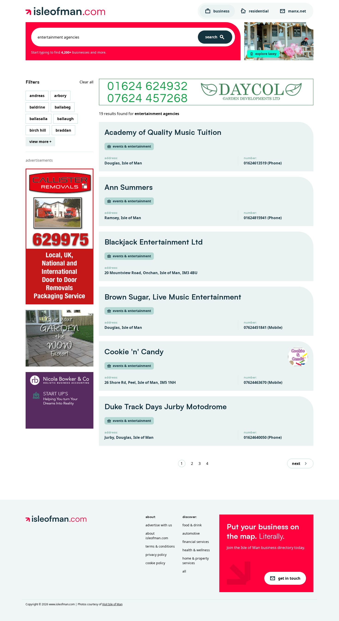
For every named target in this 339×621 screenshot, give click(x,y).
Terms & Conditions (160, 546)
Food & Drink (192, 525)
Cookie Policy (155, 563)
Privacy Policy (156, 554)
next (296, 463)
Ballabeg (63, 107)
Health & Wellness (196, 550)
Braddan (63, 130)
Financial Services (195, 541)
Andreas (37, 95)
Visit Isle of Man (112, 604)
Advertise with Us (159, 525)
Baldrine (37, 107)
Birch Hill (38, 130)
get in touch (289, 578)
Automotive (191, 533)
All (184, 571)
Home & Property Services (195, 560)
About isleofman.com (157, 535)
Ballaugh (65, 118)
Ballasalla (39, 118)
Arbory (60, 95)
